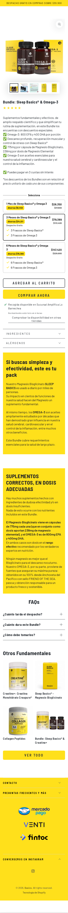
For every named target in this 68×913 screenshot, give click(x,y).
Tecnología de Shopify (34, 892)
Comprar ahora (34, 295)
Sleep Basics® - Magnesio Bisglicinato (48, 695)
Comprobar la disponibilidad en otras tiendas (36, 319)
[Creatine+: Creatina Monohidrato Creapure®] (18, 675)
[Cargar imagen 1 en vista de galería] (14, 87)
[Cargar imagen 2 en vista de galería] (24, 87)
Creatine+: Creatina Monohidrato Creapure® (17, 695)
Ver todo (34, 755)
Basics (28, 887)
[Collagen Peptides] (18, 720)
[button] (34, 206)
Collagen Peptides (14, 738)
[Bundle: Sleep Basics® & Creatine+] (50, 720)
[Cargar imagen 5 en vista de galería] (54, 87)
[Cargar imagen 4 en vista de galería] (44, 87)
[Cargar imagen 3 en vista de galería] (34, 87)
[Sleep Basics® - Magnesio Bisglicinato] (50, 675)
